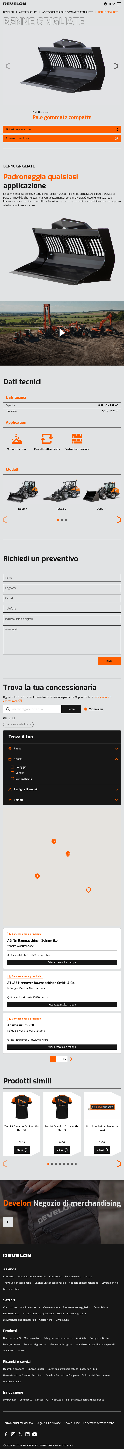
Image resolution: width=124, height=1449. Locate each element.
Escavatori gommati (35, 1344)
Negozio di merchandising (83, 1282)
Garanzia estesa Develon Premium (22, 1375)
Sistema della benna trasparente (85, 1399)
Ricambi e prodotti (13, 1369)
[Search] (8, 709)
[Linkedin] (27, 1434)
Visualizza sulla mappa (62, 962)
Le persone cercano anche (98, 1423)
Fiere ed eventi (73, 1276)
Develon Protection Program (62, 1375)
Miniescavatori (32, 1338)
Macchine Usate (12, 1381)
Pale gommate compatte (62, 117)
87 (64, 1059)
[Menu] (119, 4)
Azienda (9, 1269)
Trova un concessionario (17, 1282)
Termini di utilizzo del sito (18, 1423)
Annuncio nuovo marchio (31, 1276)
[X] (20, 1434)
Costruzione (10, 1307)
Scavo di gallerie (76, 1313)
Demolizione (101, 1307)
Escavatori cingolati (61, 1344)
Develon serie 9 (12, 1338)
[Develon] (14, 3)
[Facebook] (6, 1434)
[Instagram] (13, 1434)
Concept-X (26, 1399)
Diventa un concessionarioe (50, 1282)
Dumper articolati (100, 1338)
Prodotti (10, 1331)
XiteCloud (57, 1399)
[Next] (71, 1059)
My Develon (9, 1399)
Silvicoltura (62, 1319)
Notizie (88, 1276)
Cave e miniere (51, 1307)
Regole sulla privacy (49, 1423)
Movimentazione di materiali (19, 1319)
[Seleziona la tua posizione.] (105, 4)
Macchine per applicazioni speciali (95, 1344)
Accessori (8, 1350)
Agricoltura (45, 1319)
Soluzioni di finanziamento (97, 1375)
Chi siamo (8, 1276)
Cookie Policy (72, 1423)
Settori (9, 1300)
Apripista (81, 1338)
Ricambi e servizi (17, 1361)
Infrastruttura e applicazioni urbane (43, 1313)
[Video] (62, 333)
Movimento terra (30, 1307)
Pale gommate (11, 1344)
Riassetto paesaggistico (76, 1307)
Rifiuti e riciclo (11, 1313)
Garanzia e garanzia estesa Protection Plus (72, 1369)
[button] (58, 520)
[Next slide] (116, 66)
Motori (21, 1350)
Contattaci (55, 1276)
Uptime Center (36, 1369)
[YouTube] (34, 1434)
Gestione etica (11, 1289)
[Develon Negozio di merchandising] (8, 1222)
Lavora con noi (110, 1282)
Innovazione (13, 1392)
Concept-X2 (42, 1399)
